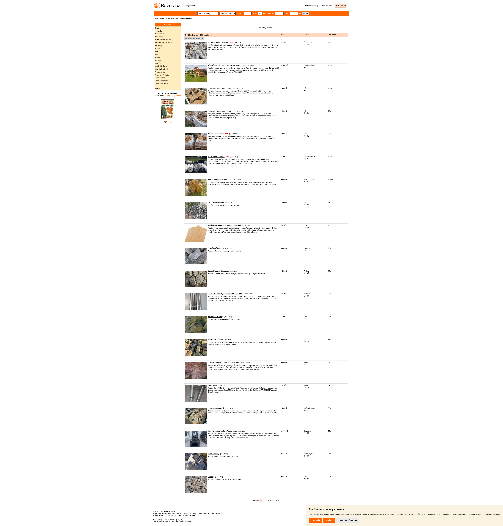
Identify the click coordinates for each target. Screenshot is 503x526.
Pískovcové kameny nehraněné (219, 111)
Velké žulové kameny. (216, 248)
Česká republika (164, 522)
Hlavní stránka (160, 18)
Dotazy (164, 514)
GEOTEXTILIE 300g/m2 (216, 157)
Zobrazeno (332, 35)
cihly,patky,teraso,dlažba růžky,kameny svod (224, 362)
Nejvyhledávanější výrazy (174, 520)
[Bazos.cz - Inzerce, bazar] (167, 7)
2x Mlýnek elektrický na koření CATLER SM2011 (225, 294)
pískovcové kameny (215, 339)
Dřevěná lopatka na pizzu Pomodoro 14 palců (224, 225)
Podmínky (192, 514)
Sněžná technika (161, 66)
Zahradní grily (160, 78)
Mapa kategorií (158, 520)
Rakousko (188, 522)
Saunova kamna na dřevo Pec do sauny (222, 431)
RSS (210, 514)
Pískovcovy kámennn (216, 134)
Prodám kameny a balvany (218, 180)
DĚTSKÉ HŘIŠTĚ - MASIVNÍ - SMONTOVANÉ (224, 65)
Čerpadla (158, 31)
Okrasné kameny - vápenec (218, 42)
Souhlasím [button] (315, 520)
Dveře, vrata (159, 34)
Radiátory (158, 57)
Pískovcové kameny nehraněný (219, 88)
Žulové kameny (213, 454)
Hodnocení (171, 514)
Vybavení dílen (160, 72)
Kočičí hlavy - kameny (216, 202)
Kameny (211, 477)
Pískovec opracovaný (216, 408)
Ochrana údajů (202, 514)
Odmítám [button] (329, 520)
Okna (157, 51)
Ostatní (157, 89)
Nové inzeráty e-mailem (194, 39)
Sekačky (158, 63)
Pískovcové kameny (215, 317)
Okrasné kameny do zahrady (218, 271)
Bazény (158, 28)
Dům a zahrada (172, 18)
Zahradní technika (161, 84)
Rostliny (158, 60)
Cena (283, 35)
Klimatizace (159, 37)
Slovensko (174, 522)
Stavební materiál (161, 69)
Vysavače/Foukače (162, 75)
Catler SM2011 (213, 385)
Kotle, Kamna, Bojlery (163, 40)
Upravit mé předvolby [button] (347, 520)
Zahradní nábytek (161, 81)
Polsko (181, 522)
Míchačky (158, 46)
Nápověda (157, 514)
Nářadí (157, 48)
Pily (156, 54)
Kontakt (178, 514)
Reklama (185, 514)
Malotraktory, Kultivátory (163, 43)
